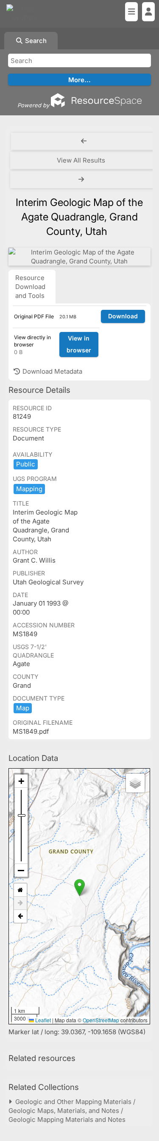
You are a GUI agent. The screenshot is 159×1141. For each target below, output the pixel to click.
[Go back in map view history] (20, 916)
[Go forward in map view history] (20, 903)
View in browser (79, 344)
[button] (79, 887)
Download (123, 316)
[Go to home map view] (20, 890)
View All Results (81, 160)
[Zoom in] (21, 781)
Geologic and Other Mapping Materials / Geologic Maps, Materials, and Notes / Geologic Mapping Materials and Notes (71, 1111)
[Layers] (135, 783)
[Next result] (82, 179)
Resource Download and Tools (30, 287)
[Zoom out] (21, 870)
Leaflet (42, 1020)
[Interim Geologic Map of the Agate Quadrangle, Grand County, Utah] (79, 257)
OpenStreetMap (101, 1020)
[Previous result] (83, 141)
